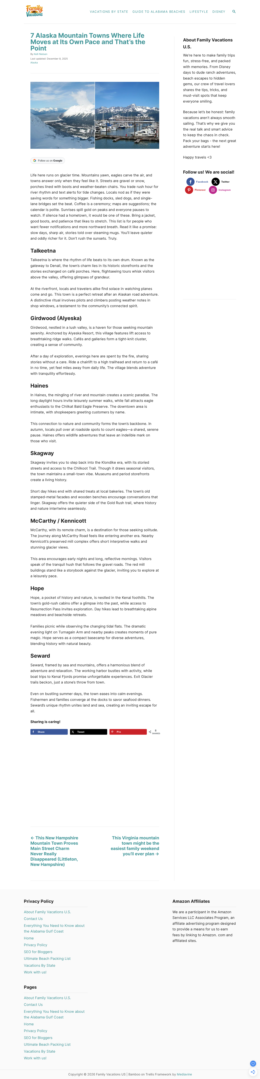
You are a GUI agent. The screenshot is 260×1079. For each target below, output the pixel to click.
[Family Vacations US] (53, 12)
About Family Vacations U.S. (47, 912)
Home (29, 938)
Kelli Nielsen (40, 54)
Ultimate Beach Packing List (47, 958)
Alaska (34, 62)
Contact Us (33, 919)
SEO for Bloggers (38, 952)
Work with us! (35, 972)
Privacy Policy (35, 945)
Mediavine (184, 1074)
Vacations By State (39, 965)
